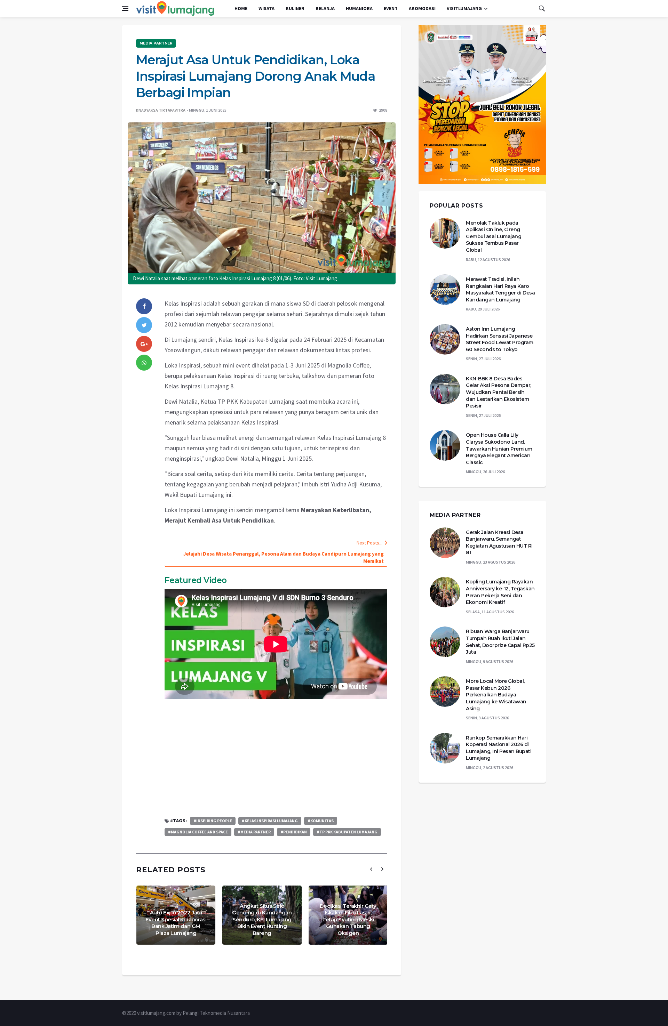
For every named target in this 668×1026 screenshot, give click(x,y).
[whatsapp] (144, 363)
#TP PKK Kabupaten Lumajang (347, 831)
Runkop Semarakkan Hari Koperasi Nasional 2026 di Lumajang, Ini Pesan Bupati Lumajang (498, 748)
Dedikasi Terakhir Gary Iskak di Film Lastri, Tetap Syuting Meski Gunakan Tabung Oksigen (348, 919)
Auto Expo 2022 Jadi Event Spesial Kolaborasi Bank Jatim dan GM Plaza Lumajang (175, 922)
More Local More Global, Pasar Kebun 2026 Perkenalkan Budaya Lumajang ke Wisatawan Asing (496, 694)
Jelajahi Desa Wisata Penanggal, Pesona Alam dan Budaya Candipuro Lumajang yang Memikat (283, 557)
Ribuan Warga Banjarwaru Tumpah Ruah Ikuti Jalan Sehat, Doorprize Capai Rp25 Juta (500, 641)
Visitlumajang (464, 8)
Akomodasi (422, 8)
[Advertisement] (276, 757)
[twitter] (144, 325)
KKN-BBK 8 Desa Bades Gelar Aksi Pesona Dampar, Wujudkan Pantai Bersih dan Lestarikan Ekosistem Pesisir (498, 392)
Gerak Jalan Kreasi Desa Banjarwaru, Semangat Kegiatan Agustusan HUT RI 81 (499, 542)
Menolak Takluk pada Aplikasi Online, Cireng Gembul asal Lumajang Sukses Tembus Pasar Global (493, 236)
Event (391, 8)
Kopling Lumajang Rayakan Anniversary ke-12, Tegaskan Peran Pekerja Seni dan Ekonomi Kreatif (500, 592)
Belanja (325, 8)
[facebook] (144, 306)
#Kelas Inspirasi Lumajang (270, 820)
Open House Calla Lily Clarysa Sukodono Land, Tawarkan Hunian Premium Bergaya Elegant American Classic (499, 448)
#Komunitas (321, 820)
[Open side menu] (125, 8)
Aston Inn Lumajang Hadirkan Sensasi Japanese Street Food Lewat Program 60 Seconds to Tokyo (499, 339)
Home (240, 8)
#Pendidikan (293, 831)
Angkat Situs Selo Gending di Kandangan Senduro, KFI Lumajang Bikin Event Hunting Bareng (262, 919)
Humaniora (359, 8)
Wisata (267, 8)
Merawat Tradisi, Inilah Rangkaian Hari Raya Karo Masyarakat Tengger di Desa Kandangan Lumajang (500, 289)
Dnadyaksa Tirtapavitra (160, 110)
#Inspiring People (212, 820)
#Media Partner (254, 831)
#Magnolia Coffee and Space (198, 831)
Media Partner (156, 43)
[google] (144, 344)
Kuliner (295, 8)
